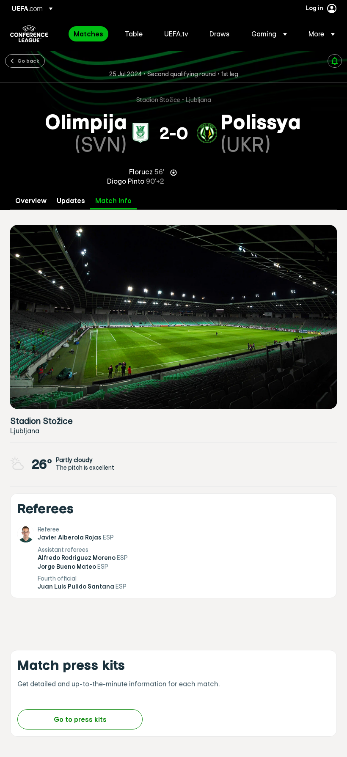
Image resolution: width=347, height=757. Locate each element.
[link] (88, 34)
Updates (71, 200)
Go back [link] (28, 60)
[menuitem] (88, 34)
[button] (269, 34)
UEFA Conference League (29, 33)
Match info (113, 200)
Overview (31, 200)
